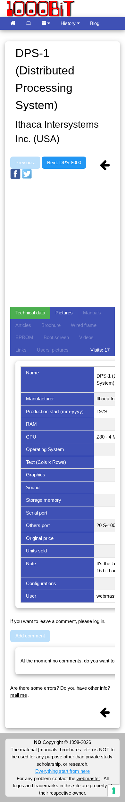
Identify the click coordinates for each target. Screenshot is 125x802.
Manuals (92, 312)
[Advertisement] (62, 242)
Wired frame (83, 325)
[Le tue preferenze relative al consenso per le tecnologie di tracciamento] (114, 791)
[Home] (13, 23)
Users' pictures (53, 350)
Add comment (30, 635)
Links (21, 350)
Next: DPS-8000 (64, 162)
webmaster (88, 778)
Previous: (25, 162)
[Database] (28, 23)
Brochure (51, 325)
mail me (18, 695)
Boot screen (56, 337)
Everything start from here (62, 771)
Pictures (64, 312)
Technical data (30, 312)
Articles (23, 325)
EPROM (24, 337)
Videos (86, 337)
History (69, 23)
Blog (94, 23)
